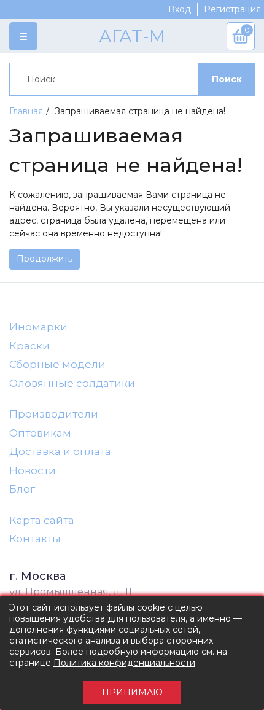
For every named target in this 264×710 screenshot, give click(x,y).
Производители (53, 414)
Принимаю (132, 692)
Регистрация (232, 9)
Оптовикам (40, 433)
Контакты (35, 538)
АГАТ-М (132, 36)
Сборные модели (57, 364)
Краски (29, 346)
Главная (26, 111)
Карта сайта (41, 520)
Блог (22, 489)
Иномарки (38, 327)
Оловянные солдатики (72, 383)
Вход (179, 9)
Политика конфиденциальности (124, 662)
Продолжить (44, 258)
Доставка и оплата (60, 451)
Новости (32, 470)
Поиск (227, 79)
